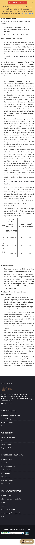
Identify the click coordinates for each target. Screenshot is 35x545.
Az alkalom (4, 506)
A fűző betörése (6, 470)
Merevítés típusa (6, 495)
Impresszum (5, 426)
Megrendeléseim (6, 448)
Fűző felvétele (5, 473)
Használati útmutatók (8, 480)
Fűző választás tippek (8, 509)
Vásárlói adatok (6, 444)
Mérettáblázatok (6, 459)
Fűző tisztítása (5, 477)
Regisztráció (5, 441)
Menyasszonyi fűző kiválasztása (11, 513)
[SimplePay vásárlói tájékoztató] (12, 533)
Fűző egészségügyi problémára (11, 499)
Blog (2, 516)
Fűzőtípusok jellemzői (8, 466)
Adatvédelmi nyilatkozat (8, 419)
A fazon (3, 502)
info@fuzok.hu (7, 404)
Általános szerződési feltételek (10, 415)
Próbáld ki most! (27, 13)
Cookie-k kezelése (7, 422)
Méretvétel (4, 463)
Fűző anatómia (5, 484)
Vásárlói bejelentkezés (8, 437)
